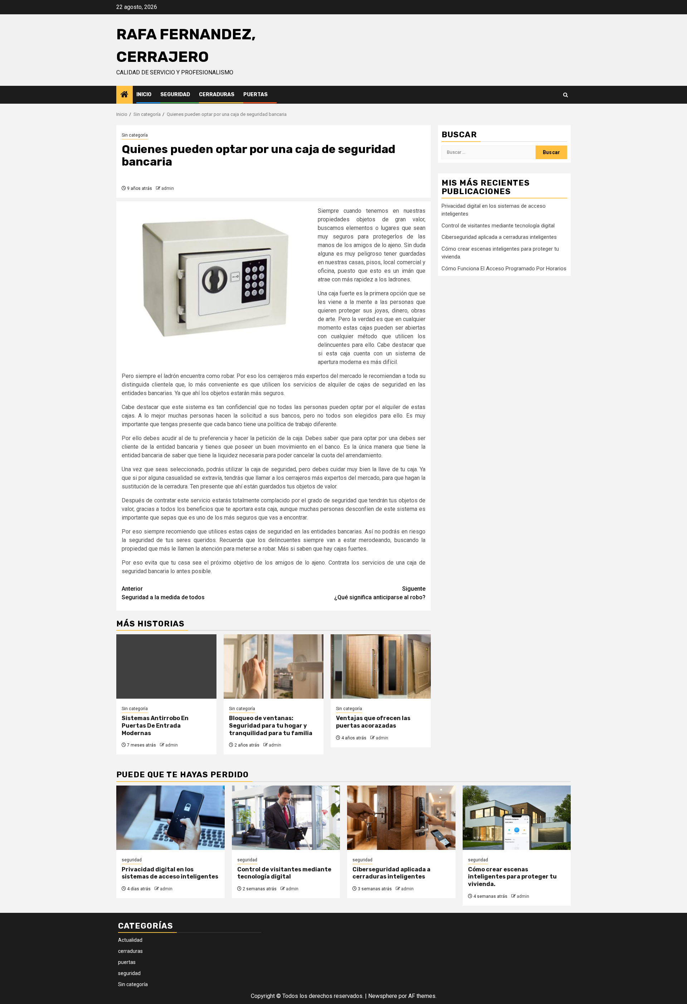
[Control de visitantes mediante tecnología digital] (286, 818)
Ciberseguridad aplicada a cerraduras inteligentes (499, 237)
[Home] (124, 95)
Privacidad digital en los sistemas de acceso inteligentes (170, 873)
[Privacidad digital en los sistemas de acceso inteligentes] (170, 818)
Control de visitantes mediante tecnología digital (498, 225)
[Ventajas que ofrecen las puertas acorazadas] (381, 666)
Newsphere (382, 996)
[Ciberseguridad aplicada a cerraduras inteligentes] (401, 818)
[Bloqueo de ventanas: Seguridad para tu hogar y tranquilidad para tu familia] (274, 666)
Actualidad (130, 940)
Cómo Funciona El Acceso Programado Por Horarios (504, 268)
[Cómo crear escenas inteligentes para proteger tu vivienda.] (517, 818)
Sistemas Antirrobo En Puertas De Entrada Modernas (155, 726)
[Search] (565, 95)
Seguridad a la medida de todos (163, 593)
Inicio (143, 95)
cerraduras (216, 95)
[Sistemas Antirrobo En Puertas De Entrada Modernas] (166, 666)
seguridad (175, 95)
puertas (255, 95)
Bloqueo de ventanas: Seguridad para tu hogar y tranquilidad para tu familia (270, 726)
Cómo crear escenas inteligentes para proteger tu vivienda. (512, 877)
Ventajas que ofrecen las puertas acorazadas (373, 722)
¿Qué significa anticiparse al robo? (379, 593)
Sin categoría (135, 135)
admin (167, 188)
